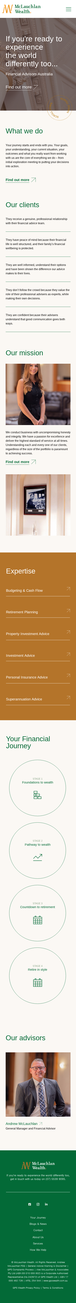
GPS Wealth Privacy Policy (26, 1287)
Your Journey (38, 1217)
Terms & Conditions (53, 1287)
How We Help (38, 1250)
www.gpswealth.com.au (55, 1280)
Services (38, 1243)
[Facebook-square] (30, 1204)
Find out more (17, 180)
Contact (38, 1230)
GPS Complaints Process (20, 1269)
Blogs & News (38, 1224)
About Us (38, 1237)
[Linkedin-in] (46, 1204)
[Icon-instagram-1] (38, 1204)
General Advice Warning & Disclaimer (47, 1265)
